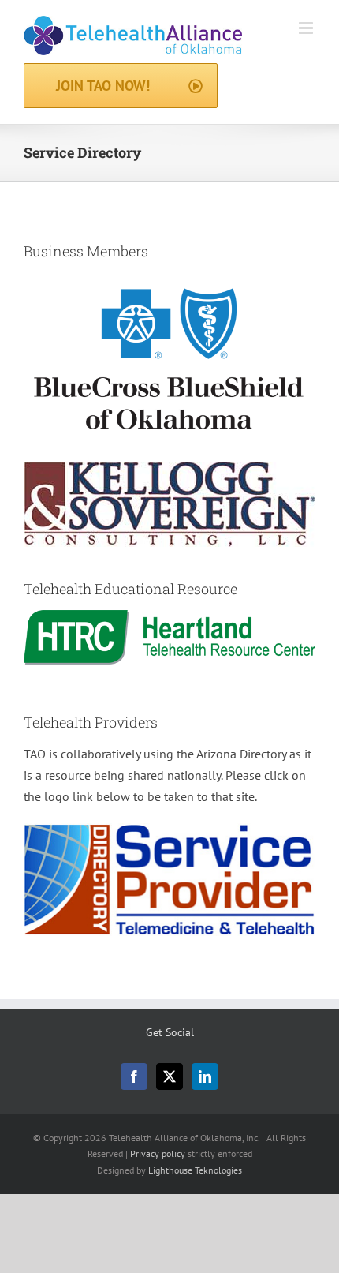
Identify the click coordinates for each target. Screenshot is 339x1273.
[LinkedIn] (205, 1076)
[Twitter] (169, 1076)
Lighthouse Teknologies (195, 1170)
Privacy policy (157, 1153)
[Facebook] (134, 1076)
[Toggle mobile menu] (307, 28)
